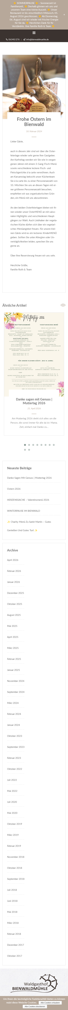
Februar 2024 (14, 714)
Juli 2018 (12, 890)
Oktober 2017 (14, 956)
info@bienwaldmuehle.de (37, 40)
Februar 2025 (14, 659)
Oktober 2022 (14, 769)
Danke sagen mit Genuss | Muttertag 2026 (29, 478)
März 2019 (13, 835)
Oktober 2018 (14, 868)
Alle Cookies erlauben (50, 1003)
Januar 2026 (13, 582)
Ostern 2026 (14, 489)
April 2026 (12, 560)
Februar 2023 (14, 758)
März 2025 (13, 648)
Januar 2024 (13, 725)
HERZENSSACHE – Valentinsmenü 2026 (28, 500)
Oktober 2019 (14, 824)
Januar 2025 (13, 670)
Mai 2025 (12, 626)
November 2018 (15, 857)
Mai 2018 (12, 912)
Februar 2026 (14, 571)
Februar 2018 (14, 934)
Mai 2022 (12, 791)
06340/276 (14, 40)
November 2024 (15, 681)
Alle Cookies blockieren (35, 1006)
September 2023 (16, 747)
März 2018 (13, 923)
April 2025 (12, 637)
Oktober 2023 (14, 736)
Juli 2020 (12, 802)
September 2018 (16, 879)
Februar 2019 (14, 846)
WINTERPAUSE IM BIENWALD (23, 511)
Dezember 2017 (15, 945)
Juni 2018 (12, 901)
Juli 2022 (12, 780)
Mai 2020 (12, 813)
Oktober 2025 (14, 604)
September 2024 (16, 692)
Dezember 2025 (15, 593)
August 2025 (14, 615)
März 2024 (13, 703)
